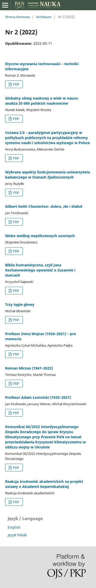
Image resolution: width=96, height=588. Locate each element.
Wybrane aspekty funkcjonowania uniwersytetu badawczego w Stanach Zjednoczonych (47, 175)
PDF (15, 84)
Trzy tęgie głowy (19, 304)
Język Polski (17, 534)
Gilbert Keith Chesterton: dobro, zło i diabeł (43, 206)
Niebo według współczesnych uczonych (40, 235)
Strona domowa (17, 17)
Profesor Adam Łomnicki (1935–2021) (38, 397)
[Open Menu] (5, 5)
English (14, 527)
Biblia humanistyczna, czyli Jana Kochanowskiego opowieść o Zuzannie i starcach (40, 270)
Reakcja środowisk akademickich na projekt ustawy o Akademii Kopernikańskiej (44, 484)
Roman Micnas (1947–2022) (29, 368)
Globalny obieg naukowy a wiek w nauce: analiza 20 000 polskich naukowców (42, 101)
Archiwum (43, 17)
